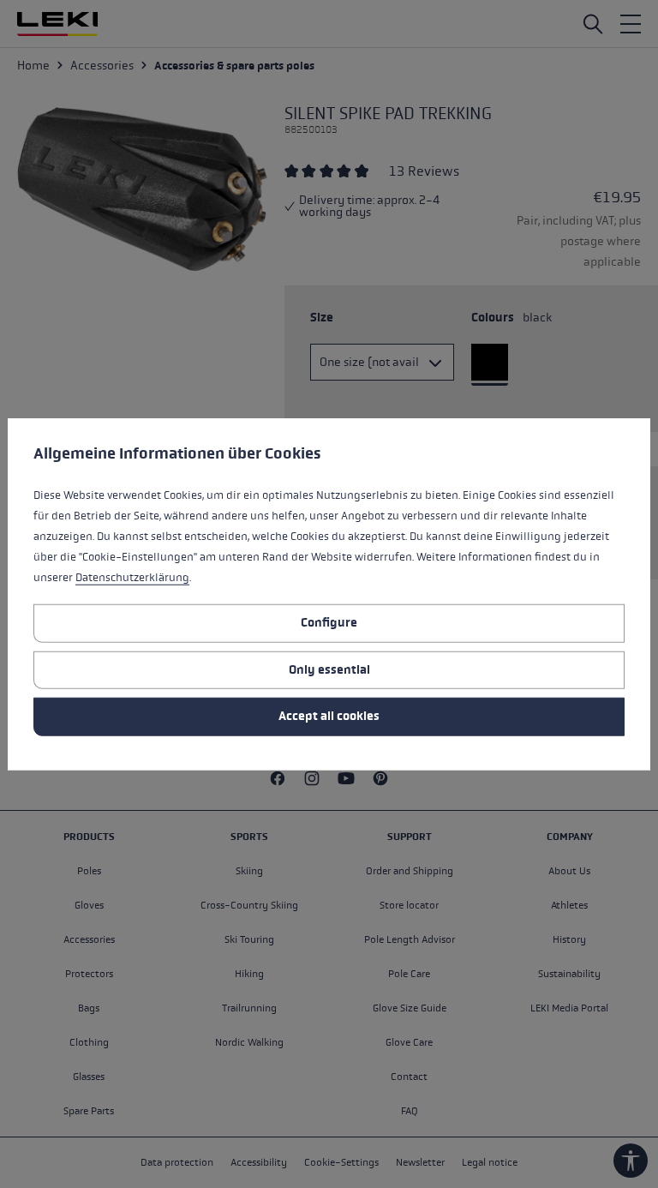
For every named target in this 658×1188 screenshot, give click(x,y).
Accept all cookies (329, 716)
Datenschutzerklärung (132, 578)
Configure (329, 622)
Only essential (329, 669)
